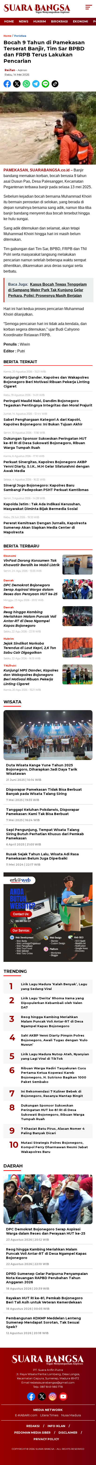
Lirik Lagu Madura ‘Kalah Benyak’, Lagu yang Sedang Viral (54, 986)
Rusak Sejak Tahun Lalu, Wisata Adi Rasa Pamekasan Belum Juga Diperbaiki (42, 856)
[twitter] (43, 1399)
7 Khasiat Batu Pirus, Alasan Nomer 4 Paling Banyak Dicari (53, 1131)
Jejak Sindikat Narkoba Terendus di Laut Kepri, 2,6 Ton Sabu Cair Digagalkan (29, 648)
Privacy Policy (46, 1439)
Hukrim (39, 21)
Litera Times (49, 1415)
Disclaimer (67, 1432)
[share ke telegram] (36, 86)
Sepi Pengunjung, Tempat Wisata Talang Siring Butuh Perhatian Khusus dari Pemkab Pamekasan (45, 834)
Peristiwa (20, 35)
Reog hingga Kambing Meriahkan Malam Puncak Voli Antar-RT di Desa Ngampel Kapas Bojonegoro (52, 1021)
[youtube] (64, 1399)
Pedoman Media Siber (32, 1432)
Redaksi (33, 1426)
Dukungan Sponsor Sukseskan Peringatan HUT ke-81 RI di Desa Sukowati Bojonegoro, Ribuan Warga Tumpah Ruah (52, 1112)
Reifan (10, 70)
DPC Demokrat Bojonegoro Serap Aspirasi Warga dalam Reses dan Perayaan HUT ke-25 (30, 589)
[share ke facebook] (8, 86)
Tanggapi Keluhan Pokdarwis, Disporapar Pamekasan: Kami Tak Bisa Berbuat (42, 812)
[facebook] (32, 1399)
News (23, 21)
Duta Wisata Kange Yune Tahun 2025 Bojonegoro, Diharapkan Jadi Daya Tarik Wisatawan (41, 769)
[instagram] (53, 1399)
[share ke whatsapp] (27, 86)
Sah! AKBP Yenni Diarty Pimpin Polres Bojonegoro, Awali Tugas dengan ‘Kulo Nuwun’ (54, 1039)
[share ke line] (46, 86)
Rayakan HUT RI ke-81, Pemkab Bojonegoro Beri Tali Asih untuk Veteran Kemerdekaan (44, 1300)
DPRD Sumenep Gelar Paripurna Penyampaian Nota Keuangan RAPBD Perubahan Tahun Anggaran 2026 (47, 1278)
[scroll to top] (89, 1437)
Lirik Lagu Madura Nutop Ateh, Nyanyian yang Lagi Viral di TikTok (55, 1056)
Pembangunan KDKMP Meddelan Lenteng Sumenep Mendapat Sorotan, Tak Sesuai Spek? (43, 1322)
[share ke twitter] (18, 86)
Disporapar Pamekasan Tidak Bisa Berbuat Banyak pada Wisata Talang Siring (44, 791)
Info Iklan (56, 1426)
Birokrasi (59, 21)
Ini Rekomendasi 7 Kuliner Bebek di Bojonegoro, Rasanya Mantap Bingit (52, 1093)
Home (9, 21)
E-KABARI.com (26, 1415)
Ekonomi (80, 21)
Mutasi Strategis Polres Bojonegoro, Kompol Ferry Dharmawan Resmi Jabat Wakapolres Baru (54, 1147)
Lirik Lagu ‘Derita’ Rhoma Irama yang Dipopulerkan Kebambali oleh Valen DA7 (52, 1002)
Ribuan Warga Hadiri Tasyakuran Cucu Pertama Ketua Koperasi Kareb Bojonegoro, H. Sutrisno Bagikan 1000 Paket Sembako (53, 1075)
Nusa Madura (71, 1415)
